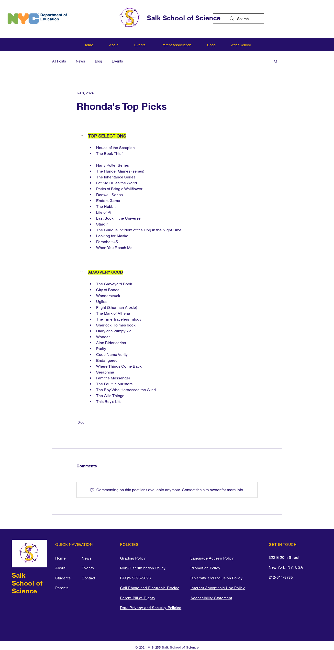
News (80, 61)
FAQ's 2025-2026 (135, 578)
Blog (98, 61)
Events (117, 61)
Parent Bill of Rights (137, 598)
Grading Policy (133, 558)
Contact (88, 578)
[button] (275, 61)
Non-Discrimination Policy (143, 568)
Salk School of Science (184, 18)
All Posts (59, 61)
